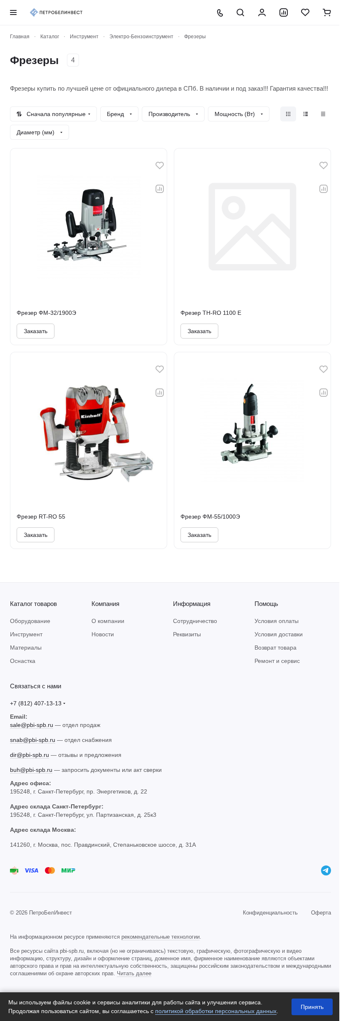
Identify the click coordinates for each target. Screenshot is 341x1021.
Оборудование (30, 621)
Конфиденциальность (270, 913)
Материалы (26, 647)
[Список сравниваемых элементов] (283, 12)
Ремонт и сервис (277, 661)
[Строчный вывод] (306, 113)
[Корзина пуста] (327, 12)
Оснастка (22, 661)
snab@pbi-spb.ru (32, 740)
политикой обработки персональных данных (216, 1011)
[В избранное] (160, 165)
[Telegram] (326, 870)
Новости (102, 634)
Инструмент (26, 634)
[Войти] (262, 12)
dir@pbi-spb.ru (29, 755)
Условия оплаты (277, 621)
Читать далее (134, 973)
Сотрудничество (195, 621)
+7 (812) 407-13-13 (36, 703)
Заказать (35, 331)
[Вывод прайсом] (323, 113)
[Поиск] (240, 12)
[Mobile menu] (13, 12)
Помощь (266, 603)
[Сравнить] (160, 189)
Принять (312, 1007)
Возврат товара (276, 647)
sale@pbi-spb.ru (31, 725)
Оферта (321, 913)
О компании (107, 621)
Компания (105, 603)
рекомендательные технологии (160, 937)
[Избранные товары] (305, 12)
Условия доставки (279, 634)
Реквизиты (187, 634)
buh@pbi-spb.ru (31, 769)
